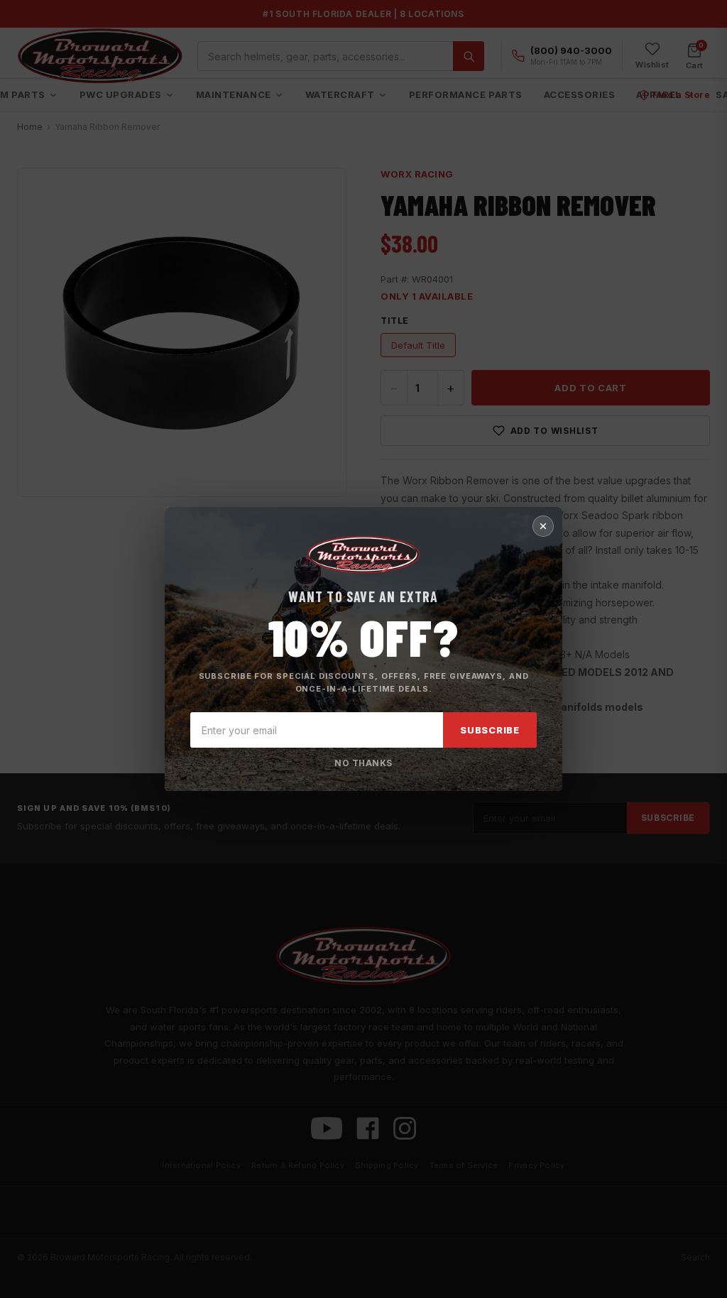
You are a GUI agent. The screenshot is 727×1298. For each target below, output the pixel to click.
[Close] (543, 526)
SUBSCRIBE (490, 730)
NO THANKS (363, 763)
